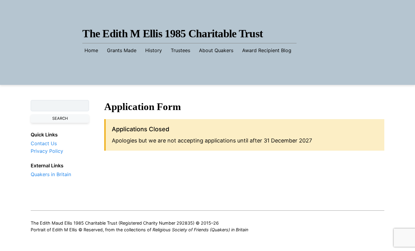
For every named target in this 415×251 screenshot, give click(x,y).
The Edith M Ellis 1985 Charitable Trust (172, 34)
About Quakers (216, 50)
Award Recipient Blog (266, 50)
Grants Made (121, 50)
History (153, 50)
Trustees (180, 50)
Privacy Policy (47, 151)
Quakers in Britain (51, 174)
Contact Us (44, 143)
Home (91, 50)
